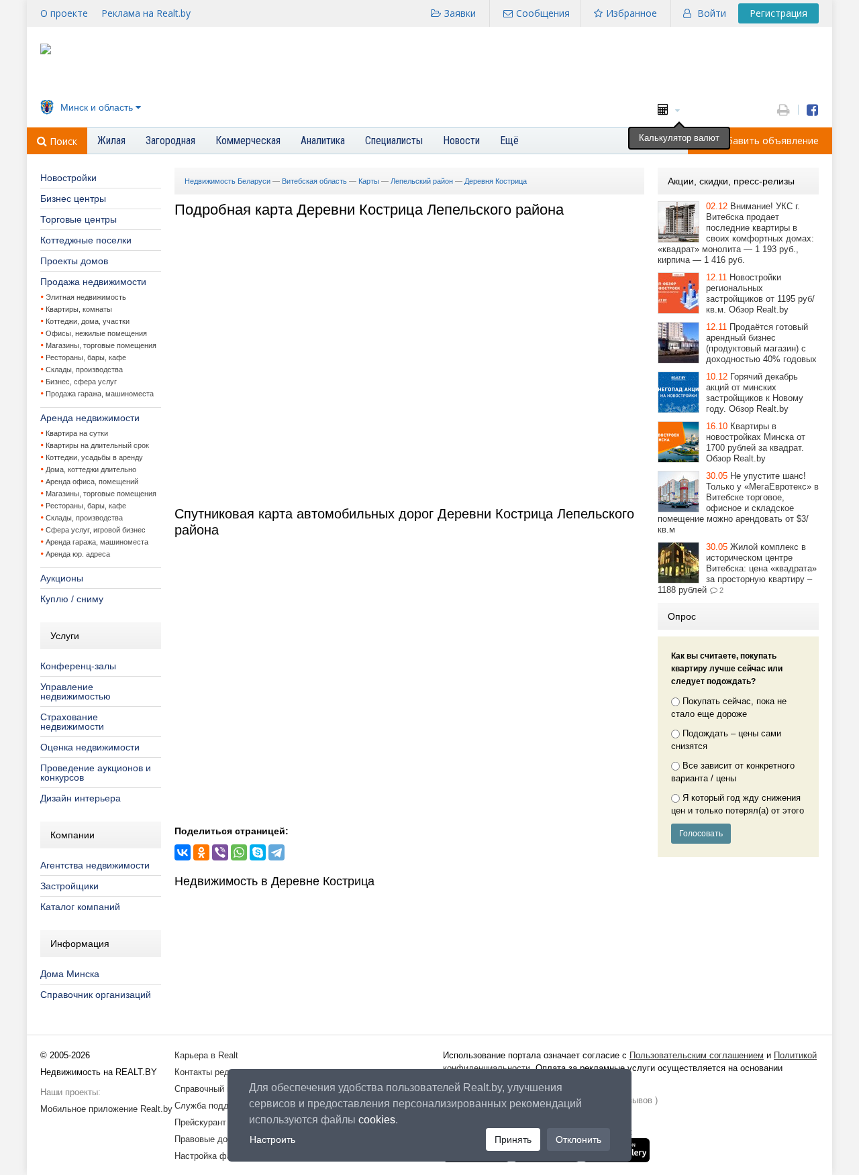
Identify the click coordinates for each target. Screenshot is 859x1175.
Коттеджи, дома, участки (88, 321)
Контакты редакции (213, 1072)
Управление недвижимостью (75, 691)
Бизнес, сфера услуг (81, 382)
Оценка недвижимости (90, 747)
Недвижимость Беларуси (227, 181)
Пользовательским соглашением (696, 1055)
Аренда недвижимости (90, 417)
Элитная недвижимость (86, 297)
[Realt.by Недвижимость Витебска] (45, 51)
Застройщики (69, 886)
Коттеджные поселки (86, 240)
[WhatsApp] (239, 852)
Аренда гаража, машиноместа (97, 542)
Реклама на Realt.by (146, 13)
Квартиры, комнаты (79, 309)
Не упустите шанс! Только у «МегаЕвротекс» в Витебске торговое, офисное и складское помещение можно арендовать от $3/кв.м (738, 503)
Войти (711, 13)
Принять (513, 1139)
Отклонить (578, 1139)
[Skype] (258, 852)
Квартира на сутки (77, 433)
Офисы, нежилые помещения (96, 333)
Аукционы (61, 578)
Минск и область (96, 107)
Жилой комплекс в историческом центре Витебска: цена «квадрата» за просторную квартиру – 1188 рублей (737, 568)
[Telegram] (276, 852)
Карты (368, 181)
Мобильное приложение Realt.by (106, 1109)
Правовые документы (218, 1139)
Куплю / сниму (71, 599)
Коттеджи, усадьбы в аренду (94, 457)
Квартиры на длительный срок (97, 445)
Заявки (460, 13)
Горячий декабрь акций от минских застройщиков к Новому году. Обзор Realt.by (754, 393)
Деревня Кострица (495, 181)
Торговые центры (78, 219)
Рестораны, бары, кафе (86, 357)
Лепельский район (422, 181)
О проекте (64, 13)
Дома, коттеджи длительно (91, 469)
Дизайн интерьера (80, 798)
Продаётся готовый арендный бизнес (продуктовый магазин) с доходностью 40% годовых (761, 343)
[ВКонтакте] (182, 852)
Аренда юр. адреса (78, 554)
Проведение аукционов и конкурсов (95, 772)
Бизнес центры (73, 198)
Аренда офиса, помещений (92, 482)
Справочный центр (212, 1089)
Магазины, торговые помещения (101, 345)
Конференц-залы (78, 666)
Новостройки (68, 177)
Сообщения (543, 13)
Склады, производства (84, 370)
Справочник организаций (95, 994)
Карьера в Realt (206, 1055)
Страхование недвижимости (72, 721)
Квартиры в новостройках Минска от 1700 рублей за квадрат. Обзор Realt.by (755, 442)
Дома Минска (69, 973)
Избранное (631, 13)
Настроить (272, 1139)
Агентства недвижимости (95, 865)
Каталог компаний (80, 906)
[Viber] (220, 852)
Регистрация (778, 13)
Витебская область (314, 181)
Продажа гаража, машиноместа (100, 394)
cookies (376, 1119)
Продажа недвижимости (93, 281)
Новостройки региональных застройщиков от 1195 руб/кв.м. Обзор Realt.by (760, 293)
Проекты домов (74, 261)
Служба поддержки (213, 1106)
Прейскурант (200, 1122)
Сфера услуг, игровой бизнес (96, 530)
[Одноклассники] (201, 852)
